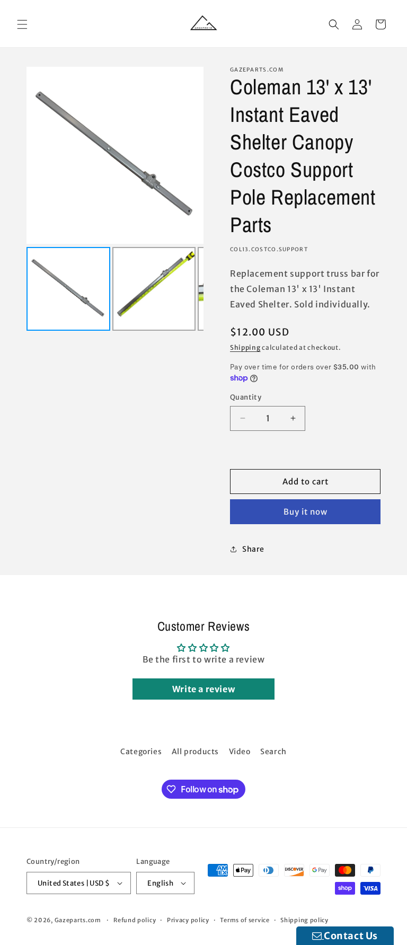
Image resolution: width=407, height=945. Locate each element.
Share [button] (253, 549)
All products (195, 751)
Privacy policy (188, 920)
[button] (22, 24)
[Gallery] (115, 200)
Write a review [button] (203, 689)
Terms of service (244, 920)
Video (240, 751)
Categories (141, 751)
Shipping (245, 347)
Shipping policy (304, 920)
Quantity (245, 397)
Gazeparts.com (78, 920)
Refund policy (134, 920)
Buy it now (306, 512)
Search (273, 751)
